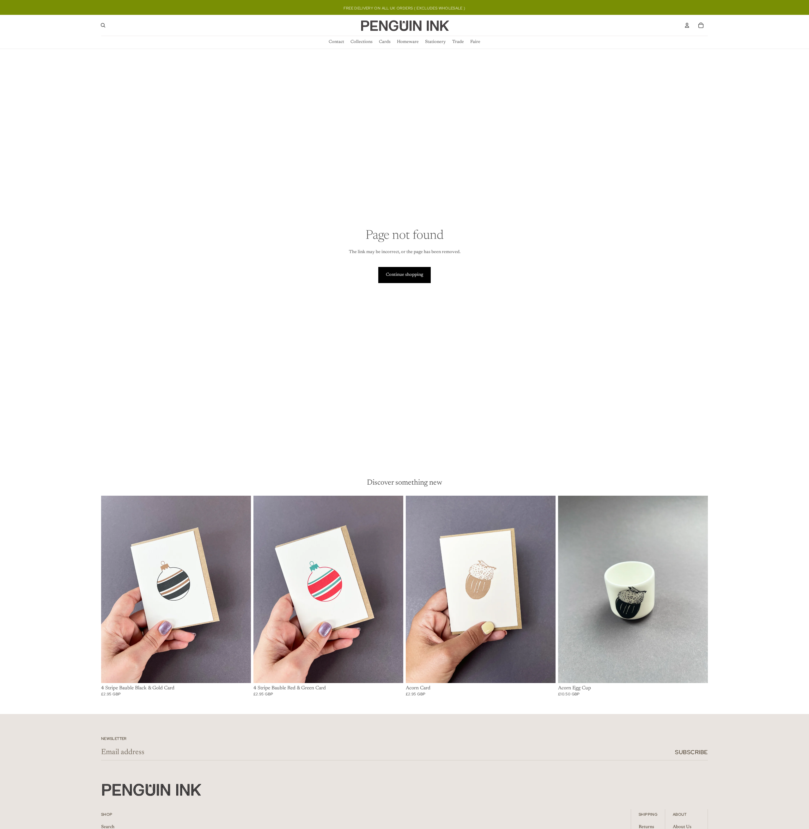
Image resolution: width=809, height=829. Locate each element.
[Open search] (103, 25)
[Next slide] (241, 589)
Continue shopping (404, 275)
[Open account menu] (687, 25)
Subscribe (691, 752)
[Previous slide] (110, 589)
